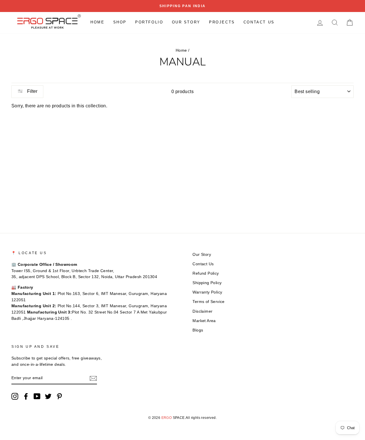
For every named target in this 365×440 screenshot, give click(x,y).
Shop (120, 22)
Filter (31, 91)
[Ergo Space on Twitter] (48, 396)
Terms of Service (208, 302)
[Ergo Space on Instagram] (14, 396)
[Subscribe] (93, 378)
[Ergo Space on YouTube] (37, 396)
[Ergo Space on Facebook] (26, 396)
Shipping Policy (207, 283)
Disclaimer (202, 311)
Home (97, 22)
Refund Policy (205, 273)
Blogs (197, 330)
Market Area (204, 321)
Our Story (186, 22)
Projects (222, 22)
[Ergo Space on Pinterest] (59, 396)
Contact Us (259, 22)
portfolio (149, 22)
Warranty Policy (207, 292)
